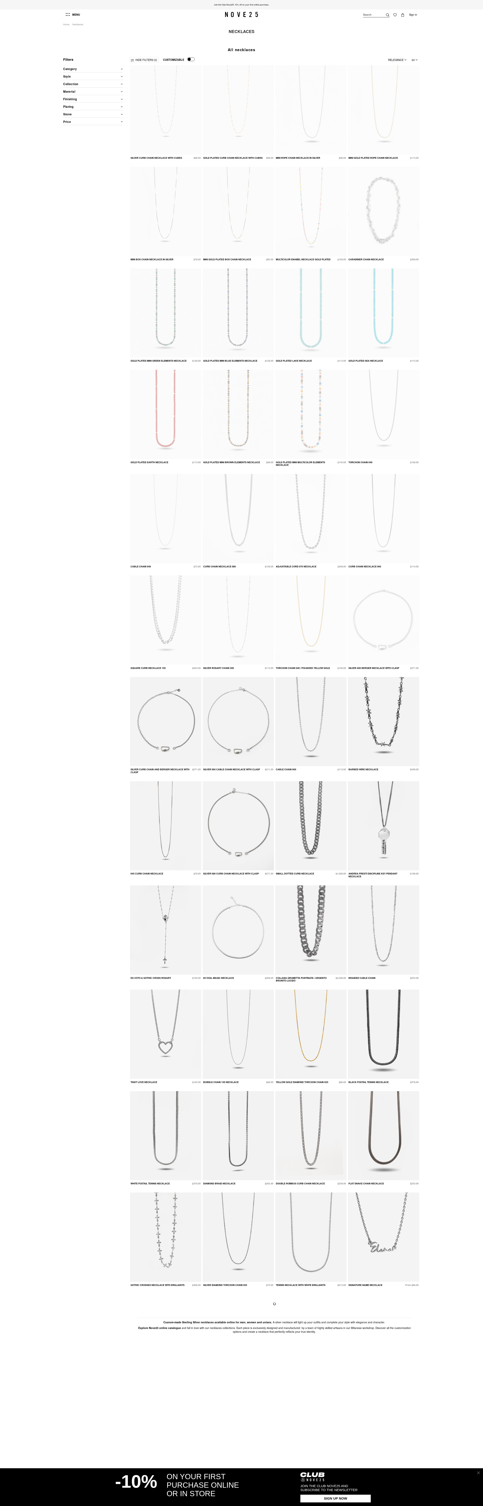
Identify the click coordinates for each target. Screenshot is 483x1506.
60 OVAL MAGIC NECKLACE (218, 978)
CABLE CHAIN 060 (286, 769)
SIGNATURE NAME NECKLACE (365, 1285)
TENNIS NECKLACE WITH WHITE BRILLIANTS (300, 1285)
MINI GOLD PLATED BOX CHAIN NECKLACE (227, 259)
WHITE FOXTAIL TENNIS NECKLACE (150, 1183)
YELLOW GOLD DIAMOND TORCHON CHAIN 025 (302, 1082)
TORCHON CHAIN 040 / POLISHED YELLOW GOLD (303, 668)
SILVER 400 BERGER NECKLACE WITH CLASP (373, 668)
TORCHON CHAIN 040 (360, 462)
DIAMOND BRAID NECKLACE (219, 1183)
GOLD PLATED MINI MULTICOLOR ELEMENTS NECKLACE (300, 464)
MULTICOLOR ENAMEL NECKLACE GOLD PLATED (303, 259)
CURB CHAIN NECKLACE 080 (219, 566)
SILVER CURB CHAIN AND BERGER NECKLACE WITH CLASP (160, 771)
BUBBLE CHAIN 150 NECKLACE (221, 1082)
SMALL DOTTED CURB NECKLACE (295, 873)
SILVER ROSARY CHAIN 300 (218, 668)
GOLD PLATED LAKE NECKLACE (294, 360)
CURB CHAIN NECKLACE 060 (364, 566)
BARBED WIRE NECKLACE (363, 769)
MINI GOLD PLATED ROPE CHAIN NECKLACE (373, 157)
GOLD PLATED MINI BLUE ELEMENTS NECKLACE (230, 360)
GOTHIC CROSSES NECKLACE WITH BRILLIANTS (158, 1285)
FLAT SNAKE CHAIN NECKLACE (366, 1183)
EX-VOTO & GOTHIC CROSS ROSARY (151, 978)
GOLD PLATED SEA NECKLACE (365, 360)
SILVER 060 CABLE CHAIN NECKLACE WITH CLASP (231, 769)
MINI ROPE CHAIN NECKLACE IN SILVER (298, 157)
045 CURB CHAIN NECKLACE (147, 873)
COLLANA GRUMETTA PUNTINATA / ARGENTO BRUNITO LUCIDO (301, 979)
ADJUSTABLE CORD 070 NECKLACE (296, 566)
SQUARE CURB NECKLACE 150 (148, 668)
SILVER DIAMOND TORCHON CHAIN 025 (225, 1285)
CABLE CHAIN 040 (141, 566)
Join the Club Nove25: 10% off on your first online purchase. (241, 4)
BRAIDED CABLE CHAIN (361, 978)
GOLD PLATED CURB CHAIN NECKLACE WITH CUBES (233, 157)
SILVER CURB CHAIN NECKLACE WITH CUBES (156, 157)
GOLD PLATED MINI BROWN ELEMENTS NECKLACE (231, 462)
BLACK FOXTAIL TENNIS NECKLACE (368, 1082)
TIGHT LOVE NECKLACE (144, 1082)
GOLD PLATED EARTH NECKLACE (149, 462)
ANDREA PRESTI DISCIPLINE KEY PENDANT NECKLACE (372, 875)
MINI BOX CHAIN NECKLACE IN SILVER (152, 259)
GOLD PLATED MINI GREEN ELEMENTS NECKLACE (159, 360)
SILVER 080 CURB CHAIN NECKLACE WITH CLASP (231, 873)
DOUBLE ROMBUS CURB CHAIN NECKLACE (300, 1183)
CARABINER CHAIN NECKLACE (366, 259)
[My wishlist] (395, 14)
